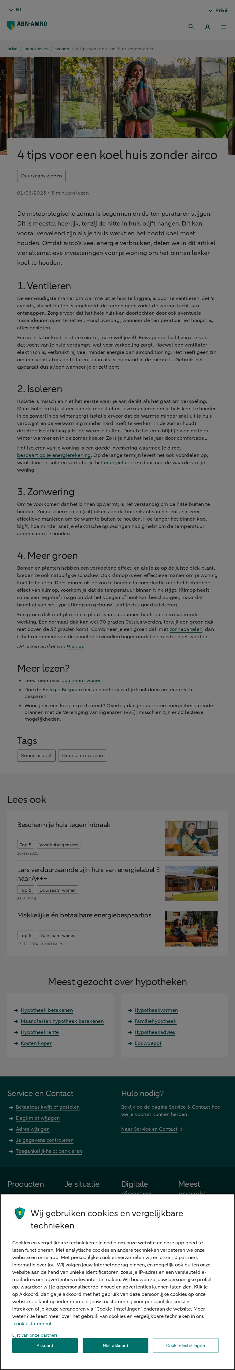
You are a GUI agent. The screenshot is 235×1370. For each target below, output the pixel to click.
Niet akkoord (116, 1346)
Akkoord (45, 1346)
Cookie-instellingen (185, 1346)
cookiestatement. (33, 1323)
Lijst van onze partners (35, 1335)
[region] (117, 1282)
